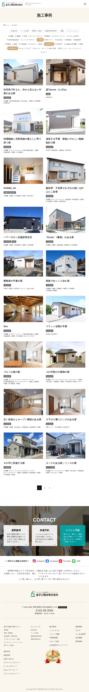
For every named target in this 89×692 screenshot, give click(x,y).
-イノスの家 (34, 633)
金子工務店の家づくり (12, 626)
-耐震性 (6, 630)
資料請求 (7, 655)
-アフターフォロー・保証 (12, 639)
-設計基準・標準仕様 (10, 636)
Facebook (54, 561)
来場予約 (7, 651)
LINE (78, 561)
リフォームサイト (10, 673)
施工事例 (52, 626)
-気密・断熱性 (8, 633)
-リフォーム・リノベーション (13, 642)
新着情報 (78, 626)
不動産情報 (53, 637)
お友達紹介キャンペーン (58, 645)
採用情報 (78, 641)
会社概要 (78, 637)
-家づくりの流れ (9, 645)
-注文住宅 (33, 630)
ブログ (77, 630)
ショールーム (54, 630)
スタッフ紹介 (54, 641)
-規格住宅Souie (35, 639)
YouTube (67, 561)
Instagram (41, 561)
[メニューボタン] (85, 4)
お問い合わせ (9, 658)
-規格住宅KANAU (36, 636)
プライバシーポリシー (12, 662)
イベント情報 (54, 634)
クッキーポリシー (10, 666)
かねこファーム (9, 669)
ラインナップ (35, 626)
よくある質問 (80, 634)
